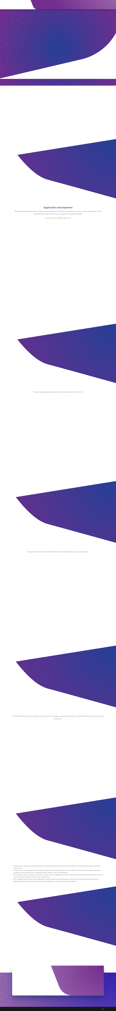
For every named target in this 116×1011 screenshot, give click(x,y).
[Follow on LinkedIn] (67, 3)
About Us (87, 7)
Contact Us (103, 7)
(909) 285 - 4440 (100, 2)
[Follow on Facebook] (63, 3)
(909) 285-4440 (31, 980)
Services (71, 7)
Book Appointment (85, 987)
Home (60, 7)
